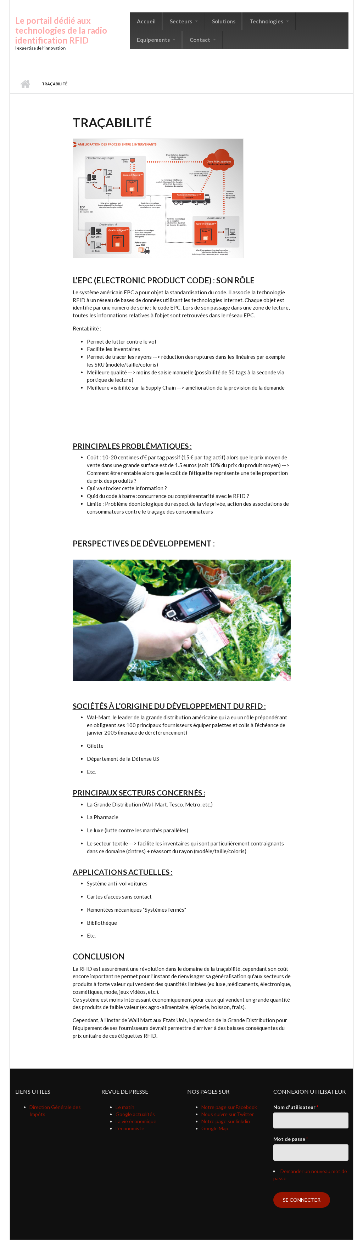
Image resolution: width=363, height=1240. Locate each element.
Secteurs (181, 21)
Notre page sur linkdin (225, 1121)
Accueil (146, 21)
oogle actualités (137, 1114)
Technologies (267, 21)
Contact (200, 39)
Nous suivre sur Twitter (227, 1114)
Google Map (214, 1128)
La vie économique (136, 1121)
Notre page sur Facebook (229, 1107)
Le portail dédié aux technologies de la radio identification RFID (61, 30)
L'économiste (130, 1128)
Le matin (125, 1107)
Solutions (223, 21)
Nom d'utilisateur (295, 1107)
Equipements (154, 39)
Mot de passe (290, 1139)
